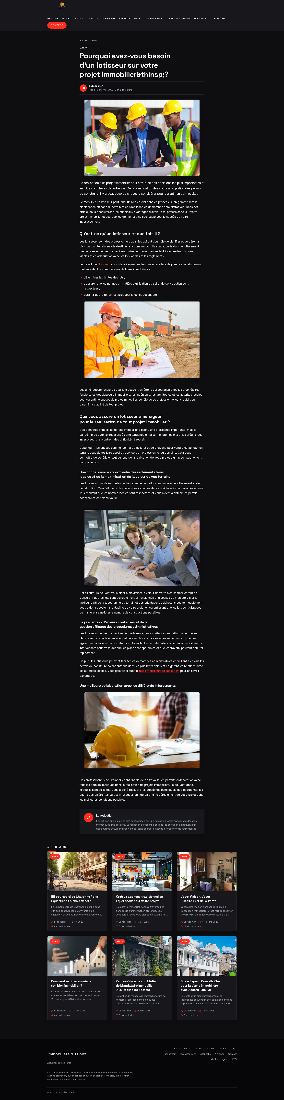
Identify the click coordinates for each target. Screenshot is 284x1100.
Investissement (179, 18)
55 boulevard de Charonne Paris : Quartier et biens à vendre (74, 899)
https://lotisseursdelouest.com (159, 670)
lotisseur (104, 264)
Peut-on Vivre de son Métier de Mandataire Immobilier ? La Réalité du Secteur (136, 985)
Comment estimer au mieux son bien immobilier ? (71, 983)
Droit (138, 18)
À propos (220, 18)
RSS (234, 1059)
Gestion (92, 18)
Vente (79, 18)
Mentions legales (219, 1059)
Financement (154, 18)
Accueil (53, 18)
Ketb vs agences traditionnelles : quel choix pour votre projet (139, 899)
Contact (57, 25)
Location (108, 18)
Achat (66, 18)
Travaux (124, 18)
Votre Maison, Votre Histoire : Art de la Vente (198, 899)
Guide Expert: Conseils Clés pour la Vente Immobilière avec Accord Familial (200, 985)
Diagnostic (202, 18)
